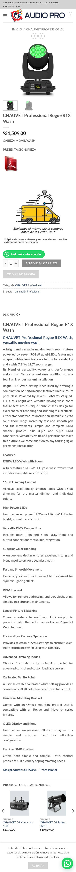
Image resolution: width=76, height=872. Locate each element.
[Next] (73, 819)
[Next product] (34, 36)
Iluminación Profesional (26, 291)
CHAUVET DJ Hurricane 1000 (18, 824)
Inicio (17, 29)
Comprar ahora (21, 274)
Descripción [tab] (11, 314)
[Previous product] (41, 36)
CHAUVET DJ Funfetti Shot (53, 824)
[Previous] (3, 819)
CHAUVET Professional (45, 29)
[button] (5, 15)
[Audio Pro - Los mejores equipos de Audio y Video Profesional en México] (38, 15)
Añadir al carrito (41, 263)
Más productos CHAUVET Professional (30, 770)
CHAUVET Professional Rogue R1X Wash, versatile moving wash (38, 340)
